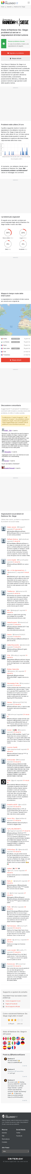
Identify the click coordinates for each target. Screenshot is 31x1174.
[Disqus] (15, 449)
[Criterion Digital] (15, 1159)
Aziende (9, 6)
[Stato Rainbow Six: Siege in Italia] (14, 1043)
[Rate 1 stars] (9, 1020)
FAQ (3, 1136)
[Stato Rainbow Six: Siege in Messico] (9, 1038)
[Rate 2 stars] (12, 1020)
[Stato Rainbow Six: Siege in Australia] (18, 1043)
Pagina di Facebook (11, 1004)
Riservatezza (6, 1139)
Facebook (19, 1136)
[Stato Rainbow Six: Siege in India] (9, 1043)
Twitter (18, 1133)
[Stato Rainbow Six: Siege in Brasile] (14, 1038)
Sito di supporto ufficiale (13, 1006)
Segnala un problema (16, 53)
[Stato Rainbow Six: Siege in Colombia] (9, 1047)
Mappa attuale (16, 58)
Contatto (4, 1142)
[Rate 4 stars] (18, 1020)
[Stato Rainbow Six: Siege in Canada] (5, 1038)
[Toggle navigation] (28, 2)
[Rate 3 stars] (15, 1020)
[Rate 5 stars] (22, 1020)
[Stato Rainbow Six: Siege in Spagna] (5, 1047)
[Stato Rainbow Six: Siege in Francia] (14, 1047)
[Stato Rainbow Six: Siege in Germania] (23, 1043)
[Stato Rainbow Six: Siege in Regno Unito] (5, 1043)
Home (2, 6)
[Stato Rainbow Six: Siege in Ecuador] (23, 1038)
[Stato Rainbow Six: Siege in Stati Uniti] (18, 1038)
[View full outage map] (15, 320)
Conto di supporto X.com (13, 1001)
